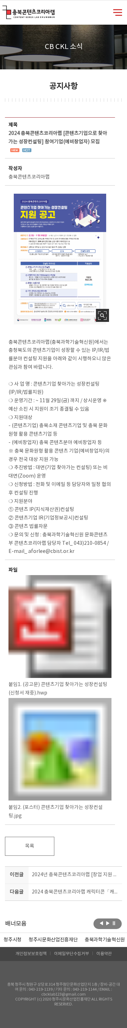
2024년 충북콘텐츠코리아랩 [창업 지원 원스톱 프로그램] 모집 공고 (75, 875)
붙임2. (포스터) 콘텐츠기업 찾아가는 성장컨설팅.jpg (55, 812)
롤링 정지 (114, 923)
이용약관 (104, 954)
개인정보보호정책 (31, 954)
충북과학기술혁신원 (105, 940)
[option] (12, 940)
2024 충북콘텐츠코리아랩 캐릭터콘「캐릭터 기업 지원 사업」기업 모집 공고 (75, 892)
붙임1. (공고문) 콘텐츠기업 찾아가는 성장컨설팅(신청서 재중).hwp (57, 689)
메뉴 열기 (117, 12)
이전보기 (101, 923)
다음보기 (107, 923)
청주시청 (13, 940)
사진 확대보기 (102, 315)
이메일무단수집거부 (71, 954)
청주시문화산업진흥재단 (53, 940)
